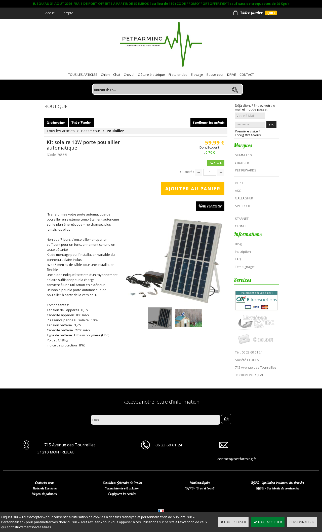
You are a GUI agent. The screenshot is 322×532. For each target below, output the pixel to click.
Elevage (197, 74)
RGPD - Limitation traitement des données (277, 483)
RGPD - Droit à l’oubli (199, 488)
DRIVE (231, 74)
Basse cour (215, 74)
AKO (238, 190)
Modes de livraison (44, 488)
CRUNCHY (242, 162)
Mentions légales (200, 483)
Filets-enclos (178, 74)
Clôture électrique (151, 74)
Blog (238, 244)
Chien (105, 74)
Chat (116, 74)
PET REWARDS (245, 170)
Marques (243, 145)
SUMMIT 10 (243, 155)
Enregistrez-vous (248, 135)
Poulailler (115, 130)
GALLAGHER (244, 198)
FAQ (238, 259)
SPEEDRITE (243, 205)
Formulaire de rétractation (122, 488)
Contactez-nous (44, 483)
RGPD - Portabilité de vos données (277, 488)
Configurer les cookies (122, 494)
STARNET (242, 218)
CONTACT (246, 74)
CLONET (241, 226)
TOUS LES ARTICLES (82, 74)
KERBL (239, 183)
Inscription (243, 251)
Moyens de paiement (44, 494)
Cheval (129, 74)
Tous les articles (60, 130)
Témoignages (245, 266)
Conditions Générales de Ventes (122, 483)
